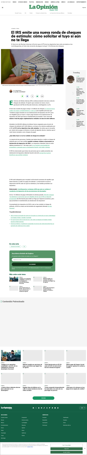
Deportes (24, 425)
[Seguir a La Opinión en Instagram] (38, 408)
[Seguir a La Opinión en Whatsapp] (52, 408)
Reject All (67, 448)
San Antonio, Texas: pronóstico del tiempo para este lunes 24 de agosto (80, 92)
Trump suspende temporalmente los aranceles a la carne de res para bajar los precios (54, 389)
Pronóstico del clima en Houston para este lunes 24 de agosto (80, 113)
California (24, 432)
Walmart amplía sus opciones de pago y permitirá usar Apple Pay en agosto (49, 280)
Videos (14, 2)
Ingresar (84, 7)
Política (31, 2)
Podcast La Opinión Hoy (41, 13)
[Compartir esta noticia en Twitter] (32, 96)
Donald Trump (18, 13)
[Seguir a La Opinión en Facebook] (33, 408)
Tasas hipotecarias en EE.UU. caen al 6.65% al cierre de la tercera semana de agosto (24, 289)
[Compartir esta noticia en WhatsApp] (22, 96)
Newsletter (44, 420)
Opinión (23, 427)
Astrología (3, 438)
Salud (2, 430)
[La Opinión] (43, 8)
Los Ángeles (70, 2)
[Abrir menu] (2, 7)
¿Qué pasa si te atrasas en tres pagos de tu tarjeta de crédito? (75, 388)
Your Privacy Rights (66, 445)
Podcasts (44, 417)
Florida (23, 435)
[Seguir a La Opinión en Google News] (47, 408)
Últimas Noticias (6, 2)
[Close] (84, 448)
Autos (23, 430)
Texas (2, 435)
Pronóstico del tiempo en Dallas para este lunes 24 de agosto (80, 101)
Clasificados (65, 417)
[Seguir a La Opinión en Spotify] (55, 408)
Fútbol (31, 13)
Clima (77, 76)
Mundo (47, 2)
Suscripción (44, 422)
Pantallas (70, 13)
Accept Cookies (66, 452)
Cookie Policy (30, 446)
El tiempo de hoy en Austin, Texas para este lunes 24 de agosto (80, 79)
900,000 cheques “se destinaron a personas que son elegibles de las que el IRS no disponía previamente (31, 196)
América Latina (55, 2)
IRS (24, 246)
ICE (25, 13)
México (63, 2)
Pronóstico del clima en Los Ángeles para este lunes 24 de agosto (80, 124)
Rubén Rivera (18, 90)
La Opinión (13, 28)
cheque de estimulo (15, 246)
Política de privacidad (35, 267)
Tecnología (3, 432)
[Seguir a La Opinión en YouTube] (41, 408)
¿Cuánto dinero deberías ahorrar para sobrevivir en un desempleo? (10, 389)
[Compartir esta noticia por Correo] (37, 96)
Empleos (65, 420)
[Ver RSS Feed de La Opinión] (57, 408)
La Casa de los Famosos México (57, 13)
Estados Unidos (22, 2)
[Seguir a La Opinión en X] (36, 408)
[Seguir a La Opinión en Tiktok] (44, 408)
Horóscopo (44, 425)
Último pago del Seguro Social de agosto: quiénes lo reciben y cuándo (48, 289)
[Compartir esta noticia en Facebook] (27, 96)
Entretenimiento (4, 425)
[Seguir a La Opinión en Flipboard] (49, 408)
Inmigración (39, 2)
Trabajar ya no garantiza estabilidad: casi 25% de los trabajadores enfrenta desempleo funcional (25, 281)
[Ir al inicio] (6, 408)
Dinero (18, 28)
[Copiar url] (42, 96)
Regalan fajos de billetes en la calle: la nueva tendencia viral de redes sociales (32, 389)
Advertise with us (67, 425)
